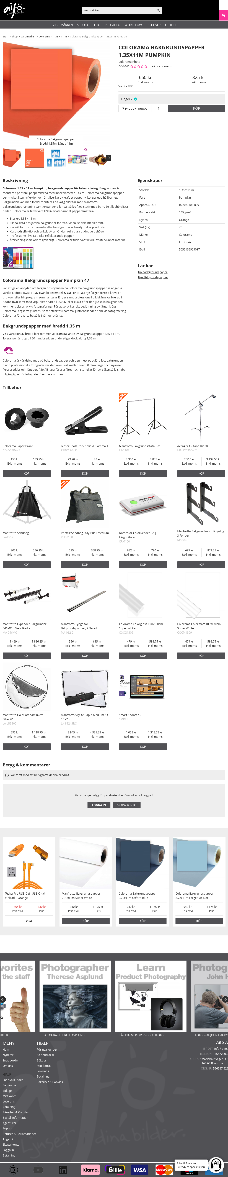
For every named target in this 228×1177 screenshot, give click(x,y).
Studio (82, 25)
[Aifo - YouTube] (39, 1170)
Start (5, 36)
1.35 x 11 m (60, 36)
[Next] (108, 158)
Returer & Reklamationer (19, 1134)
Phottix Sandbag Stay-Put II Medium (85, 533)
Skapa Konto (11, 1145)
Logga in (99, 805)
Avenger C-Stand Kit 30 (192, 446)
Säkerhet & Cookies (16, 1112)
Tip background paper (152, 272)
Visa (29, 921)
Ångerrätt (9, 1139)
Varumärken (63, 25)
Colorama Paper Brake (18, 446)
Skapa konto (126, 805)
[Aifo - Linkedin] (64, 1170)
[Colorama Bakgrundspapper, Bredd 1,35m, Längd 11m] (56, 93)
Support (8, 1128)
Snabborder (11, 1060)
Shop (15, 36)
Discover (153, 25)
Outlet (170, 25)
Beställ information (15, 1118)
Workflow (133, 25)
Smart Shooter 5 (130, 715)
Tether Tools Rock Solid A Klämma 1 (84, 446)
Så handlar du (12, 1085)
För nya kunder (13, 1080)
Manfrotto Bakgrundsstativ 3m (139, 446)
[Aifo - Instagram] (15, 1170)
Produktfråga (136, 108)
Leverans (9, 1101)
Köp (196, 108)
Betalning (9, 1107)
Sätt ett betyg (162, 66)
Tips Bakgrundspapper (153, 277)
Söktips (7, 1091)
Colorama (44, 36)
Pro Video (112, 25)
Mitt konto (10, 1096)
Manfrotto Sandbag (16, 533)
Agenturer (9, 1123)
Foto (96, 25)
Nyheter (8, 1055)
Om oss (8, 1066)
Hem (6, 1049)
